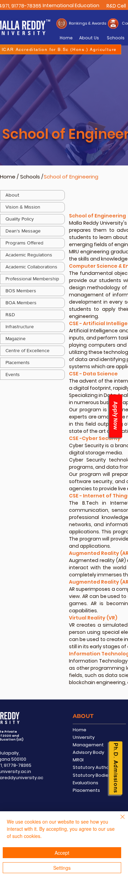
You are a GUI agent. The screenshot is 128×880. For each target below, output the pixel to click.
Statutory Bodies (92, 775)
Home (7, 176)
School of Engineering (71, 176)
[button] (32, 231)
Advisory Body (88, 752)
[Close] (118, 821)
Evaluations (85, 782)
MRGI (78, 760)
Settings (62, 867)
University (84, 737)
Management (88, 745)
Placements (86, 790)
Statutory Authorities (96, 767)
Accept (62, 852)
